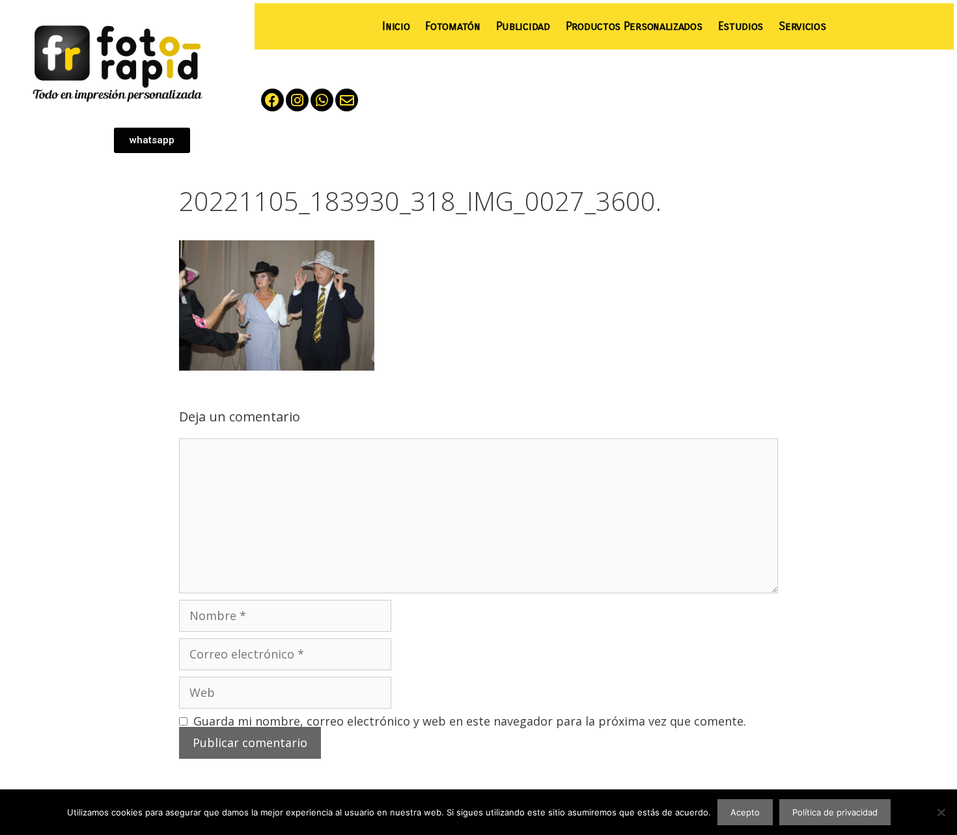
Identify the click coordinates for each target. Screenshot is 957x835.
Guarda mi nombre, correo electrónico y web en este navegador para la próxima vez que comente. (469, 721)
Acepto (745, 812)
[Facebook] (272, 100)
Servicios (802, 26)
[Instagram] (297, 100)
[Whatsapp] (322, 100)
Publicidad (523, 26)
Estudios (741, 26)
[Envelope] (346, 100)
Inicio (395, 26)
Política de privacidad (835, 812)
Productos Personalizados (634, 26)
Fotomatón (452, 26)
